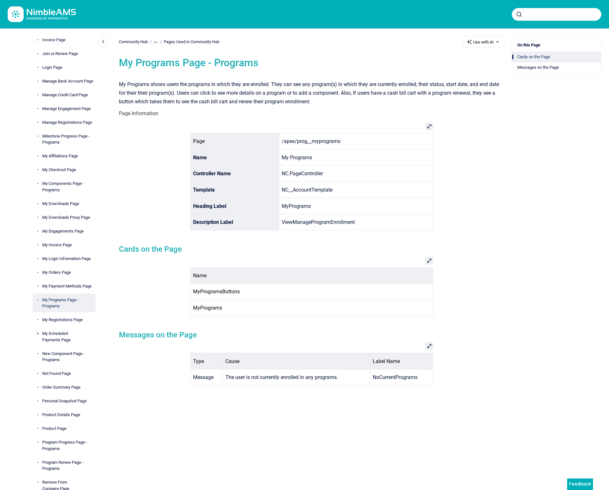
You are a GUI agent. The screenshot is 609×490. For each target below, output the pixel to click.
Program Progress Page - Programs (64, 445)
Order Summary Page (61, 387)
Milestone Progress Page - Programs (66, 139)
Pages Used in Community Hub (191, 41)
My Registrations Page (62, 319)
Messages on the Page (538, 67)
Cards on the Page (533, 56)
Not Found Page (56, 373)
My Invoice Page (57, 244)
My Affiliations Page (60, 156)
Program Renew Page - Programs (62, 465)
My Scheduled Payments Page (56, 336)
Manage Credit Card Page (65, 94)
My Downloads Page (60, 203)
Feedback (580, 484)
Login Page (52, 67)
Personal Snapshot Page (64, 401)
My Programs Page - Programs (60, 302)
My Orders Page (56, 272)
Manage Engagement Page (66, 108)
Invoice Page (54, 39)
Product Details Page (61, 414)
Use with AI (483, 42)
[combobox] (556, 14)
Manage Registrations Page (67, 122)
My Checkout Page (59, 169)
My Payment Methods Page (67, 285)
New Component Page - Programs (63, 356)
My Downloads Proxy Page (66, 217)
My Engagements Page (63, 230)
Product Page (54, 428)
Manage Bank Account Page (67, 80)
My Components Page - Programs (63, 186)
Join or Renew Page (60, 53)
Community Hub (133, 41)
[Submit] (519, 14)
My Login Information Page (66, 258)
